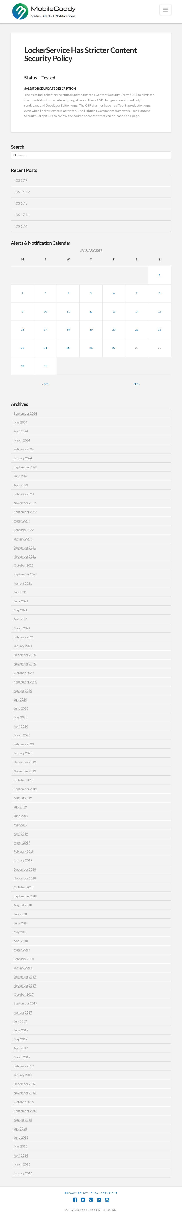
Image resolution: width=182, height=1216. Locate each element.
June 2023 (21, 476)
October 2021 (24, 565)
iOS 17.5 (21, 203)
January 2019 (23, 860)
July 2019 (20, 807)
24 (45, 347)
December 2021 (25, 547)
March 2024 (22, 440)
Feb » (137, 384)
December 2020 (25, 655)
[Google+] (91, 1199)
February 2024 (24, 449)
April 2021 (21, 619)
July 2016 (20, 1128)
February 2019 (24, 851)
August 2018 (23, 905)
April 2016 (21, 1155)
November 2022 (25, 503)
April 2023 (21, 485)
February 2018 (24, 959)
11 (68, 311)
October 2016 (24, 1102)
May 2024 (20, 422)
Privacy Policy (76, 1193)
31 (45, 366)
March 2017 (22, 1057)
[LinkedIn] (99, 1199)
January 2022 (23, 538)
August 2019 (23, 798)
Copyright (109, 1193)
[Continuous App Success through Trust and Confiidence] (44, 11)
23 (22, 347)
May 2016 (20, 1146)
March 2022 (22, 520)
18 (68, 329)
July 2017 (20, 1021)
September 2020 (25, 682)
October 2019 (24, 780)
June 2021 (21, 601)
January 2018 (23, 968)
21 (136, 329)
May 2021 (20, 610)
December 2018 (25, 869)
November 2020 (25, 663)
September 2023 (25, 467)
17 (45, 329)
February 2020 (24, 744)
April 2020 (21, 726)
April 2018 (21, 941)
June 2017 (21, 1030)
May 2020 (20, 717)
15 (159, 311)
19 (91, 329)
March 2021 (22, 628)
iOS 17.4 (21, 226)
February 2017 (24, 1066)
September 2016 (25, 1111)
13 (113, 311)
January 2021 (23, 646)
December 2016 (25, 1084)
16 (22, 329)
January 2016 (23, 1173)
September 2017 (25, 1003)
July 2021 (20, 592)
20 (113, 329)
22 (159, 329)
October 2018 (24, 887)
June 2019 (21, 816)
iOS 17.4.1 (22, 215)
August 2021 (23, 583)
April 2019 (21, 833)
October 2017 (24, 994)
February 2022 (24, 530)
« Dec (45, 384)
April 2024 (21, 431)
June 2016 (21, 1137)
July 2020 (20, 699)
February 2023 (24, 494)
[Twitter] (83, 1199)
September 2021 (25, 574)
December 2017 (25, 976)
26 (91, 347)
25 (68, 347)
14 (136, 311)
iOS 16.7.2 (22, 192)
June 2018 (21, 923)
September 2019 (25, 789)
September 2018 (25, 896)
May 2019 (20, 825)
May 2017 (20, 1039)
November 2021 (25, 556)
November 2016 (25, 1093)
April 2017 (21, 1048)
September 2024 (25, 413)
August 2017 (23, 1012)
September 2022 (25, 512)
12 (91, 311)
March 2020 (22, 735)
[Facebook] (75, 1199)
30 (22, 366)
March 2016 (22, 1164)
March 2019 (22, 842)
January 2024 (23, 458)
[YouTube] (107, 1199)
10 (45, 311)
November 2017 (25, 985)
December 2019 (25, 762)
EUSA (94, 1193)
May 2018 (20, 932)
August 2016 (23, 1119)
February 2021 (24, 637)
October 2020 (24, 673)
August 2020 (23, 690)
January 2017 (23, 1075)
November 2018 (25, 878)
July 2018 (20, 914)
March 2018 (22, 950)
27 (113, 347)
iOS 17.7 (21, 180)
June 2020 (21, 708)
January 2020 (23, 753)
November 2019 (25, 771)
